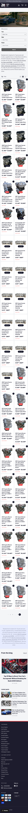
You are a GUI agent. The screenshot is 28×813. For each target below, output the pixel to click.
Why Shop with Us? (5, 763)
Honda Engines (4, 735)
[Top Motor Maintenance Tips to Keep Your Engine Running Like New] (6, 703)
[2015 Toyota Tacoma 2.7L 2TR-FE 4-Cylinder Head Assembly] (7, 248)
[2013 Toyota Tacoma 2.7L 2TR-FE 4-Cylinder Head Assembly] (7, 274)
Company (3, 757)
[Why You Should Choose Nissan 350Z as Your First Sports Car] (6, 712)
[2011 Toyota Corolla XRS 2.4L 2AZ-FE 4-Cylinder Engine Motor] (7, 405)
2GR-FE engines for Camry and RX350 (14, 18)
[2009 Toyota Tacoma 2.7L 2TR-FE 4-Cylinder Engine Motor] (7, 142)
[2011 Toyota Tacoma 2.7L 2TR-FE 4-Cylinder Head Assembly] (7, 301)
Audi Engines (4, 729)
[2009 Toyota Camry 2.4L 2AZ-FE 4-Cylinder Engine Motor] (20, 570)
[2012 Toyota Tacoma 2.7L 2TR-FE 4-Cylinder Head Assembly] (20, 274)
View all (25, 653)
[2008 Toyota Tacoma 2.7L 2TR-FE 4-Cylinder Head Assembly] (20, 327)
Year (2, 31)
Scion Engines (4, 745)
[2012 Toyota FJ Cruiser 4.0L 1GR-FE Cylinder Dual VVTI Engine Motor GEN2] (20, 168)
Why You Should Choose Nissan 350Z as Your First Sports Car (18, 711)
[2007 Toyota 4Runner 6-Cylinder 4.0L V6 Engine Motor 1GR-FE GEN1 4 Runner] (7, 220)
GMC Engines (4, 733)
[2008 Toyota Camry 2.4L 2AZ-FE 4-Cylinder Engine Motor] (7, 598)
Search (14, 49)
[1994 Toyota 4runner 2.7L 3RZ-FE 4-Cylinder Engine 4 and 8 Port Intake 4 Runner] (7, 194)
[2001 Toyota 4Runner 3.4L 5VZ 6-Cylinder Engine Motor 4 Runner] (20, 194)
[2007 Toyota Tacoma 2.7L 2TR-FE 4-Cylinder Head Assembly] (7, 353)
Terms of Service (5, 774)
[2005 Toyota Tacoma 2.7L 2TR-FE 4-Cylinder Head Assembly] (7, 380)
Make (2, 37)
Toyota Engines (4, 749)
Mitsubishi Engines (5, 743)
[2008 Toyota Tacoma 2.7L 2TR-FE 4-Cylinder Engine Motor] (20, 142)
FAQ (2, 766)
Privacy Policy (4, 768)
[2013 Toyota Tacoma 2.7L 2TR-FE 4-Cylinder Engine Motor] (7, 91)
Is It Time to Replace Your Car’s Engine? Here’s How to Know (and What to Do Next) (19, 694)
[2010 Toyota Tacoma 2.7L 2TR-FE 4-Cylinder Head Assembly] (20, 301)
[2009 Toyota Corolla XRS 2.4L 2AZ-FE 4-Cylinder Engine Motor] (7, 430)
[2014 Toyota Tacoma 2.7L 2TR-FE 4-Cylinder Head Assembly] (20, 248)
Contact (3, 776)
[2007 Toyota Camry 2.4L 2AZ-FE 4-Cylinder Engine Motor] (20, 598)
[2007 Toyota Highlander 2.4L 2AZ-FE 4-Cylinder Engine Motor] (7, 117)
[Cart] (22, 5)
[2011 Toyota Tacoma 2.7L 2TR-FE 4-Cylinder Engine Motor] (20, 116)
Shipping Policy (4, 772)
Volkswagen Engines (5, 751)
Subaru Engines (4, 747)
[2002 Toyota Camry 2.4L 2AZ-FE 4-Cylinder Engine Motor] (20, 91)
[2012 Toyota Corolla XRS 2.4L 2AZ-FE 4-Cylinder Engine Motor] (20, 379)
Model (2, 42)
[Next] (20, 614)
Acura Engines (4, 727)
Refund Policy (4, 770)
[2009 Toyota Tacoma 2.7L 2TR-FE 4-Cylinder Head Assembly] (7, 327)
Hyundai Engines (5, 737)
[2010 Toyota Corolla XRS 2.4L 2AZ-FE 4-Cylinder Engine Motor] (20, 405)
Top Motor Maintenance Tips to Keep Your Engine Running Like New (19, 703)
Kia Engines (3, 739)
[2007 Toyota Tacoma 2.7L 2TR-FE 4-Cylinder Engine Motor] (7, 167)
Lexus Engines (4, 741)
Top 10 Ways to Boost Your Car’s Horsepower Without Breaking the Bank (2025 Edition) (14, 678)
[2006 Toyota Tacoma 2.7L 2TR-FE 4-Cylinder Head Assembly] (20, 353)
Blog (2, 778)
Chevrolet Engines (5, 731)
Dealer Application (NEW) (6, 759)
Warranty (3, 761)
